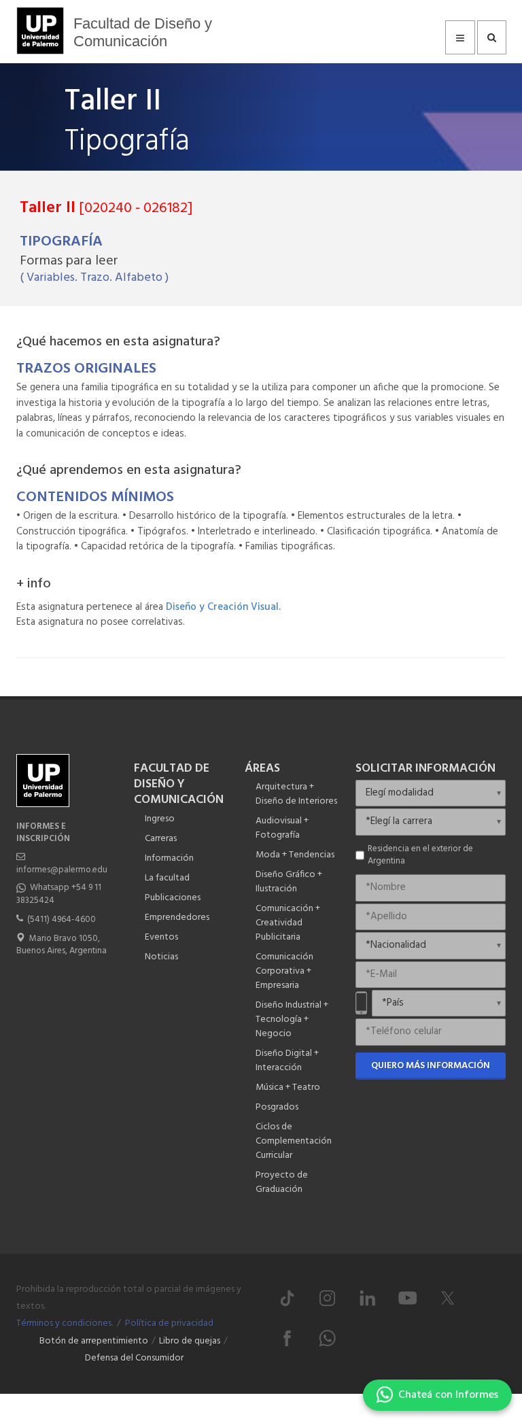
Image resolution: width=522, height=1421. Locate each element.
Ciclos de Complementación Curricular (294, 1141)
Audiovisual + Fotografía (282, 828)
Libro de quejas (189, 1341)
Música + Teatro (288, 1087)
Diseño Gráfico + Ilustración (289, 882)
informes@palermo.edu (61, 870)
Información (169, 858)
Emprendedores (177, 917)
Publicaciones (173, 898)
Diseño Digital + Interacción (287, 1060)
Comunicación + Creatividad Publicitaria (288, 923)
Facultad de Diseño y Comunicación (142, 32)
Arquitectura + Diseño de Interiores (296, 794)
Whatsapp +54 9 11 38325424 (58, 893)
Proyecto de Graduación (282, 1182)
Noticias (161, 957)
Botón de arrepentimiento (93, 1341)
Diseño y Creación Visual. (223, 607)
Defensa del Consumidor (134, 1358)
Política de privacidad (169, 1323)
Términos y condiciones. (64, 1323)
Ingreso (160, 819)
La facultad (167, 878)
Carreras (161, 839)
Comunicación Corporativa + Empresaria (284, 971)
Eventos (161, 937)
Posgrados (277, 1107)
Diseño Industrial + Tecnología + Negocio (292, 1019)
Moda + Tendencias (295, 855)
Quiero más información (430, 1066)
